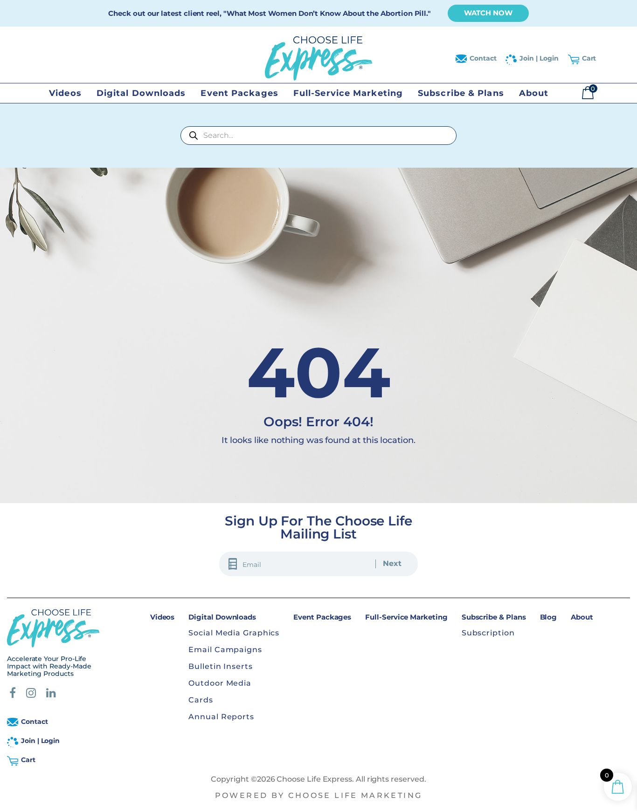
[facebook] (12, 694)
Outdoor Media (219, 683)
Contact (483, 58)
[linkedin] (51, 694)
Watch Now (488, 12)
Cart (589, 58)
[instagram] (31, 694)
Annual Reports (221, 716)
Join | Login (538, 58)
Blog (548, 617)
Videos (65, 93)
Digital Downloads (141, 93)
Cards (200, 699)
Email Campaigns (225, 649)
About (534, 93)
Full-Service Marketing (348, 93)
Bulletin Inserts (220, 666)
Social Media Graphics (233, 632)
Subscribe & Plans (461, 93)
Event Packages (239, 93)
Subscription (488, 632)
